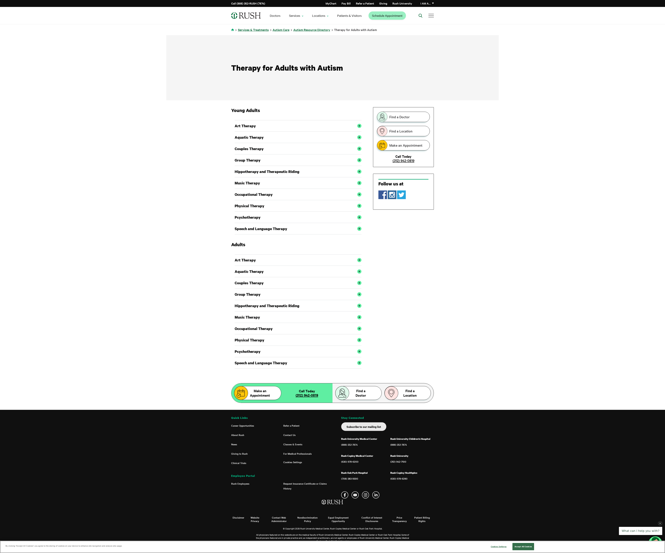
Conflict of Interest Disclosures (371, 519)
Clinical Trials (238, 463)
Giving (383, 3)
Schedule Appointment (387, 15)
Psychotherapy (247, 217)
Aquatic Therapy (249, 137)
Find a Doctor (399, 117)
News (234, 444)
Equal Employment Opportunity (338, 519)
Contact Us (289, 435)
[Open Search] (420, 15)
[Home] (332, 505)
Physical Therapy (249, 205)
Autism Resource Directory (311, 30)
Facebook (344, 494)
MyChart (331, 3)
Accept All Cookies (523, 546)
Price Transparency (399, 519)
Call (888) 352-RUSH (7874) (248, 3)
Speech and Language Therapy (261, 228)
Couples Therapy (249, 148)
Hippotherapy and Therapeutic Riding (267, 171)
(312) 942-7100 (398, 461)
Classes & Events (292, 444)
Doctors (275, 15)
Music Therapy (247, 183)
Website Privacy (255, 519)
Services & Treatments (253, 30)
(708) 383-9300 (349, 478)
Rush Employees (240, 483)
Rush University (402, 3)
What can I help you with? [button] (641, 531)
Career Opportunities (242, 425)
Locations (318, 15)
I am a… (425, 3)
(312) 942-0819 (403, 160)
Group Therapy (247, 160)
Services (294, 15)
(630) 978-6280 (398, 478)
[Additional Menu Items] (431, 15)
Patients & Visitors (349, 15)
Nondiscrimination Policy (307, 519)
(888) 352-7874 (349, 444)
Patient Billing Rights (422, 519)
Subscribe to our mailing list (364, 427)
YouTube (355, 494)
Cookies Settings (292, 462)
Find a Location (401, 131)
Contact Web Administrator (279, 519)
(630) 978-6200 (349, 461)
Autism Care (281, 30)
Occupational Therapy (254, 194)
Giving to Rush (239, 453)
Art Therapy (245, 125)
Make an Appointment (405, 145)
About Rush (237, 435)
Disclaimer (238, 517)
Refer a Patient (365, 3)
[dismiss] (660, 523)
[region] (332, 547)
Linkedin (375, 494)
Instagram (365, 494)
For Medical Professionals (297, 453)
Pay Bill (346, 3)
